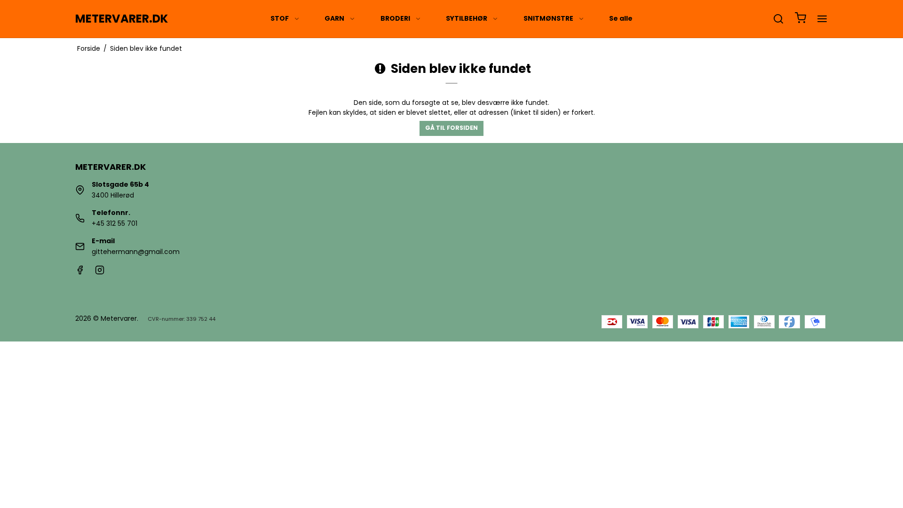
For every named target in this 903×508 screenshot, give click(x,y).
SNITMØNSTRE (548, 18)
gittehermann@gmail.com (136, 251)
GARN (334, 18)
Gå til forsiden (451, 128)
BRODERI (395, 18)
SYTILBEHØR (466, 18)
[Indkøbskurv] (800, 19)
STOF (279, 18)
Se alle (621, 18)
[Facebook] (80, 272)
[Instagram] (99, 272)
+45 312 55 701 (114, 223)
